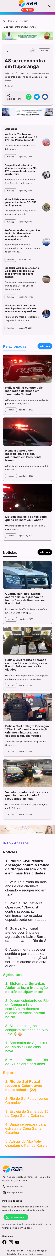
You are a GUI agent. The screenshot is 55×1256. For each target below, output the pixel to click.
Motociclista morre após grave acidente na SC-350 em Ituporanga (21, 202)
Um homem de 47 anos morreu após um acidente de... (20, 212)
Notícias (24, 21)
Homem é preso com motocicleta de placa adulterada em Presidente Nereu (23, 455)
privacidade (26, 1228)
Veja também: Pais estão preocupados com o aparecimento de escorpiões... (22, 248)
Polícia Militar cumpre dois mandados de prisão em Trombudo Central (24, 391)
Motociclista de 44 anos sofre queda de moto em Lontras (26, 518)
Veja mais (45, 346)
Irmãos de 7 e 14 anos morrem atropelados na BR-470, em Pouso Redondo (22, 137)
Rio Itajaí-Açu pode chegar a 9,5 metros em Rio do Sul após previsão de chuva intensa (22, 272)
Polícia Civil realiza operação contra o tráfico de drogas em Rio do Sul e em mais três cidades (26, 664)
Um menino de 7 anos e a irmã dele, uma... (20, 147)
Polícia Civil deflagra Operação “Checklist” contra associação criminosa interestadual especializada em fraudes (27, 731)
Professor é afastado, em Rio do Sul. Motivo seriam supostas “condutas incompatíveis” (22, 235)
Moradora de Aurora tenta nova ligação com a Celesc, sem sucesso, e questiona (21, 308)
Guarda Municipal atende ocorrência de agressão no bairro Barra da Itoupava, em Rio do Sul (25, 598)
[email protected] (15, 1192)
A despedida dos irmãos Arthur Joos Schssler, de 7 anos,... (20, 181)
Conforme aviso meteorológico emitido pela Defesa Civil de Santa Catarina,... (20, 285)
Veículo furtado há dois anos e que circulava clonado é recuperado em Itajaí (26, 795)
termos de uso (9, 1228)
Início (11, 21)
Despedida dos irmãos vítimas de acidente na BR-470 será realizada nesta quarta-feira (21, 169)
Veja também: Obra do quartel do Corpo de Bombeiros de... (22, 319)
